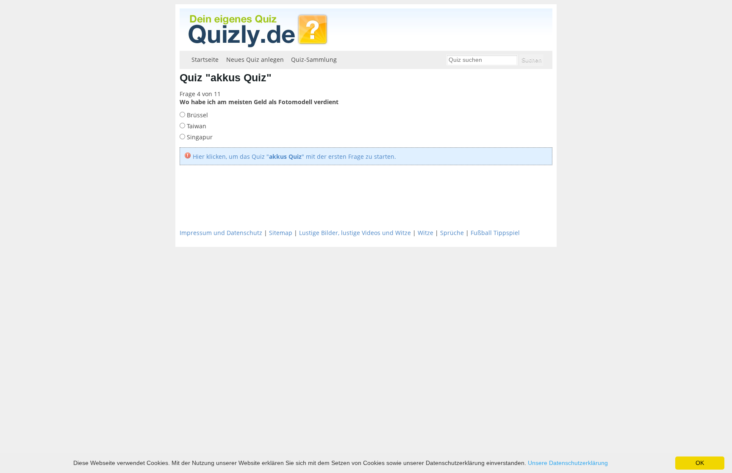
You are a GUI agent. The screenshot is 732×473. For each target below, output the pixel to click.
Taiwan (195, 126)
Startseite (205, 59)
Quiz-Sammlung (314, 59)
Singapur (199, 137)
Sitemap (280, 233)
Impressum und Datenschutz (221, 233)
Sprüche (452, 233)
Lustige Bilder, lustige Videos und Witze (355, 233)
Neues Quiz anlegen (255, 59)
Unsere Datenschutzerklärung (568, 462)
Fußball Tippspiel (495, 233)
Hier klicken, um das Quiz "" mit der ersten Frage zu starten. (294, 156)
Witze (425, 233)
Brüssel (196, 115)
